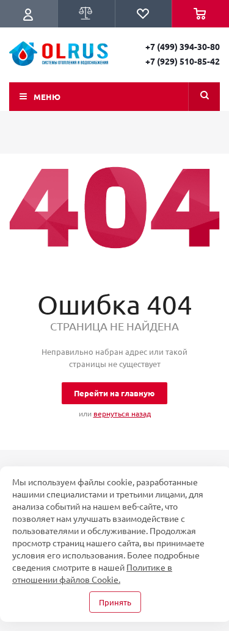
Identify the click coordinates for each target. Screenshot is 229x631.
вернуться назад (122, 413)
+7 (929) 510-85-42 (182, 61)
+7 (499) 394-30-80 (182, 46)
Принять (115, 602)
